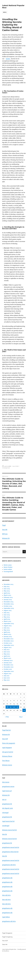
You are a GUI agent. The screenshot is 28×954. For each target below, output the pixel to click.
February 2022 (8, 660)
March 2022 (7, 658)
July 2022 (6, 649)
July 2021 (6, 675)
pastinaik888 (7, 466)
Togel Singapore (7, 933)
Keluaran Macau (7, 756)
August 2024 (8, 610)
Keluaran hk (6, 734)
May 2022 (7, 654)
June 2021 (7, 678)
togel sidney (6, 917)
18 (7, 707)
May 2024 (7, 617)
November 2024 (9, 604)
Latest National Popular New (9, 949)
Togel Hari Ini (6, 730)
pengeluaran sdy (7, 878)
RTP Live (5, 534)
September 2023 (9, 623)
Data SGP (5, 739)
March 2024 (7, 621)
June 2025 (7, 588)
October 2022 (8, 643)
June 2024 (7, 615)
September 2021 (9, 671)
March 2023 (7, 634)
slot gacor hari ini (7, 752)
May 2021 (7, 680)
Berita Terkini (8, 567)
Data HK (4, 529)
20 (14, 707)
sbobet (8, 58)
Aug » (21, 717)
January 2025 (8, 599)
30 (24, 710)
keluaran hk (6, 538)
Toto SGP (5, 940)
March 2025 (7, 595)
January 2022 (8, 662)
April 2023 (7, 632)
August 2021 (7, 673)
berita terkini (8, 569)
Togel (4, 525)
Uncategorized (6, 467)
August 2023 (7, 625)
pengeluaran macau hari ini (10, 869)
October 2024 (8, 606)
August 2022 (8, 647)
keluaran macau (7, 765)
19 (10, 707)
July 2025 (6, 586)
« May (7, 717)
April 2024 (7, 619)
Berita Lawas (8, 565)
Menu (4, 12)
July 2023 (6, 628)
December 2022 (8, 638)
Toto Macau (5, 760)
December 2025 (8, 584)
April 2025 (7, 593)
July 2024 (6, 612)
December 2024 (8, 602)
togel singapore (7, 747)
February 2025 (8, 597)
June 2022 (7, 652)
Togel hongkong (7, 937)
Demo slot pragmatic (8, 743)
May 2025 (7, 591)
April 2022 (7, 656)
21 (17, 707)
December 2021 (8, 665)
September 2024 (9, 608)
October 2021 (8, 669)
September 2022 (9, 645)
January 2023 (8, 636)
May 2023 (7, 630)
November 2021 (8, 667)
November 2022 (9, 641)
